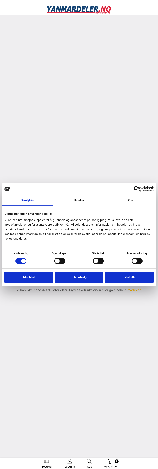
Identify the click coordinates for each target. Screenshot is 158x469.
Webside (134, 290)
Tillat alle (129, 277)
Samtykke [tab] (27, 200)
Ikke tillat (29, 277)
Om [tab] (130, 200)
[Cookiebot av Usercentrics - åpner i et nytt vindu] (137, 189)
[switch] (59, 261)
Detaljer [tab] (79, 200)
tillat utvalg (79, 277)
